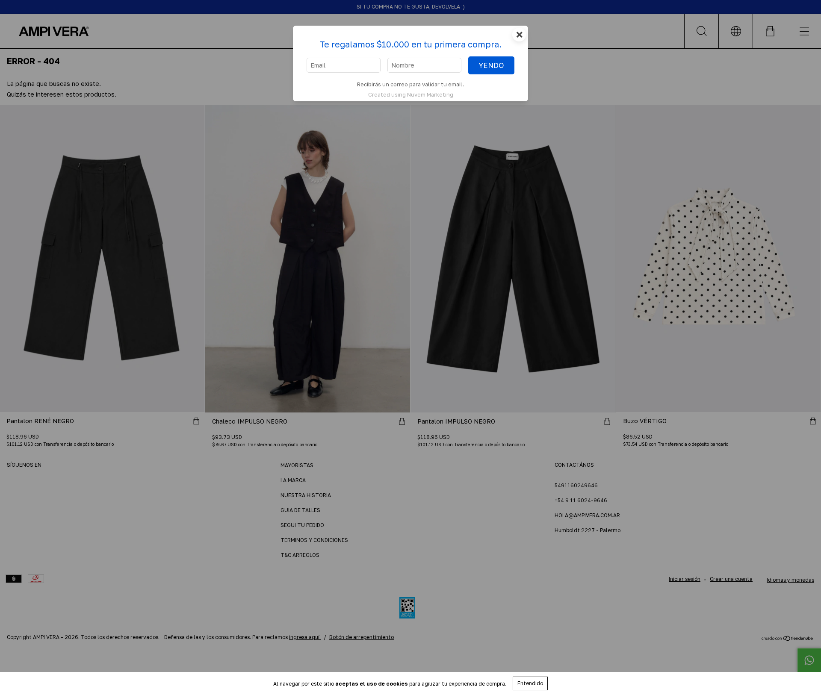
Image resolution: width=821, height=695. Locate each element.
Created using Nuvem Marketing (410, 94)
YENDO (491, 65)
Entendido (530, 683)
